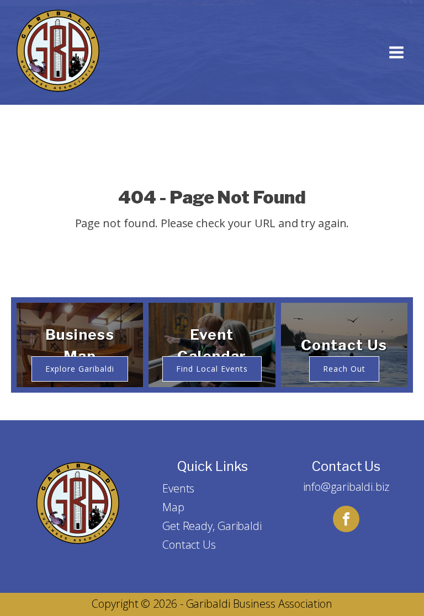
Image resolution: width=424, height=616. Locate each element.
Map (173, 507)
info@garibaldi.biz (346, 486)
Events (178, 488)
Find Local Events (212, 368)
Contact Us (189, 544)
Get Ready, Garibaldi (212, 525)
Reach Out (344, 368)
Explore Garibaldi (79, 368)
